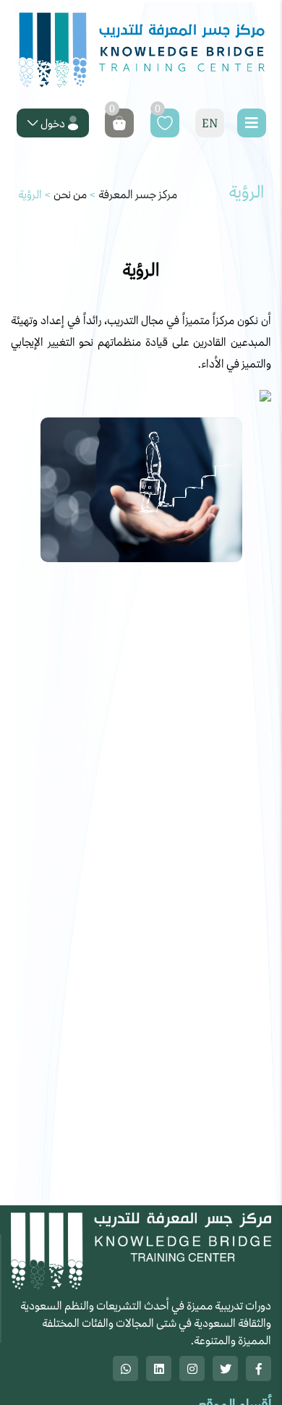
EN (210, 123)
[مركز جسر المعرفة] (141, 50)
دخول (52, 123)
